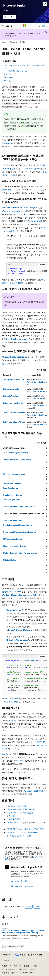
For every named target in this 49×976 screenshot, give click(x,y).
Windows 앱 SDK (32, 168)
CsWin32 (23, 122)
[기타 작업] (45, 42)
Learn (4, 42)
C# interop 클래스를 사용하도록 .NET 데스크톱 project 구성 (25, 66)
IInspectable (17, 760)
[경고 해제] (45, 4)
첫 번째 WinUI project (11, 591)
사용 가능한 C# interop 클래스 (15, 71)
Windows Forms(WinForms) (14, 211)
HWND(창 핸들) (13, 698)
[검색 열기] (38, 26)
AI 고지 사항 (6, 966)
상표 (13, 972)
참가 (35, 966)
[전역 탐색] (2, 26)
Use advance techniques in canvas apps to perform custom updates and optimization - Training (23, 932)
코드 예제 (7, 74)
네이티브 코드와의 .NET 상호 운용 (20, 836)
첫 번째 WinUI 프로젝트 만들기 (19, 812)
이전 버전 (17, 966)
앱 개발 (22, 42)
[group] (26, 271)
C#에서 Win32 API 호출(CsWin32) (20, 809)
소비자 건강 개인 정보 (25, 969)
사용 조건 (5, 972)
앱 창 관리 (6, 363)
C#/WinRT (41, 742)
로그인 (44, 26)
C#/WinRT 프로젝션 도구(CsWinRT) (21, 832)
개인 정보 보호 (7, 969)
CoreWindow (12, 822)
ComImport (13, 720)
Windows (13, 42)
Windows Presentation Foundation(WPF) (20, 207)
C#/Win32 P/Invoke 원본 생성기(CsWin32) (24, 829)
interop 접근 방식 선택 (16, 806)
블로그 (26, 966)
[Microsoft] (24, 25)
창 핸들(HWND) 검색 (15, 819)
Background (8, 77)
